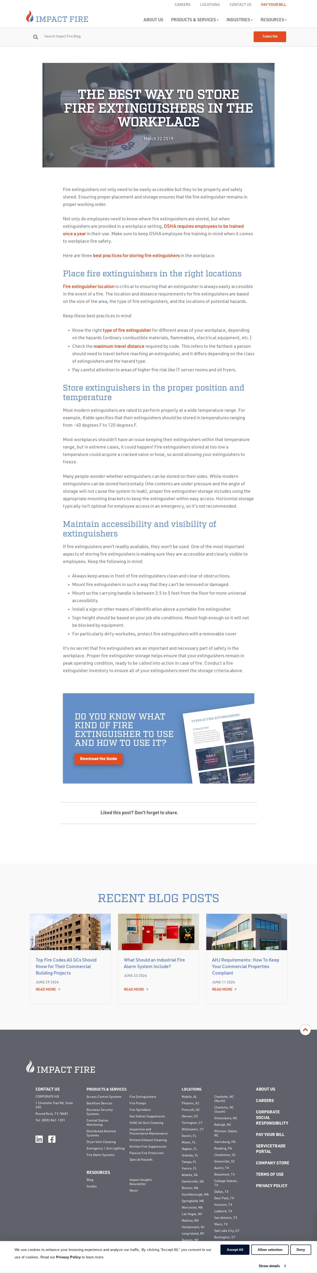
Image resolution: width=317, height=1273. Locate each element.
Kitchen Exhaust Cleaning (148, 1140)
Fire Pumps (137, 1103)
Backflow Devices (99, 1103)
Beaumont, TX (224, 1174)
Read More (48, 990)
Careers (182, 5)
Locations (210, 5)
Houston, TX (223, 1204)
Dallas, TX (221, 1191)
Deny (301, 1250)
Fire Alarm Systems (101, 1155)
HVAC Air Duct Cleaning (146, 1123)
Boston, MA (190, 1188)
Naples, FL (189, 1149)
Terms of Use (270, 1174)
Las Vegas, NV (192, 1214)
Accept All (235, 1250)
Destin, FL (189, 1136)
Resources (273, 20)
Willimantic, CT (193, 1129)
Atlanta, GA (189, 1175)
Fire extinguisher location (88, 287)
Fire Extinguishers (142, 1097)
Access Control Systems (104, 1097)
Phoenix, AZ (190, 1103)
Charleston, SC (225, 1155)
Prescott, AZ (191, 1110)
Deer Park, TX (224, 1198)
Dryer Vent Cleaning (101, 1142)
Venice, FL (189, 1168)
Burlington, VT (224, 1237)
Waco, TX (221, 1224)
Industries (238, 20)
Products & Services (194, 20)
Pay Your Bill (273, 5)
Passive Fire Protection (146, 1153)
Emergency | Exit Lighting (106, 1148)
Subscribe (270, 36)
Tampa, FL (189, 1162)
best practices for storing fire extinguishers (136, 256)
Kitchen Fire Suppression (147, 1146)
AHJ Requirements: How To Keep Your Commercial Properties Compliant (245, 967)
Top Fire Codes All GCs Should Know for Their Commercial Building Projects (66, 967)
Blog (90, 1180)
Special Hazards (141, 1159)
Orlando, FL (190, 1155)
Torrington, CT (192, 1123)
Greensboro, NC (225, 1118)
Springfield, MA (193, 1201)
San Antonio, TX (225, 1217)
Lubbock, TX (223, 1211)
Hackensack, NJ (193, 1227)
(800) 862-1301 (53, 1120)
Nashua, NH (190, 1220)
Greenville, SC (224, 1161)
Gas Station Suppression (147, 1116)
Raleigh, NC (222, 1124)
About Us (153, 20)
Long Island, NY (193, 1233)
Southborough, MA (195, 1194)
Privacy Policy (271, 1186)
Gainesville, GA (193, 1181)
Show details (269, 1266)
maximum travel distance (119, 346)
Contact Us (240, 5)
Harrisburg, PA (224, 1142)
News (133, 1190)
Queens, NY (190, 1240)
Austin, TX (221, 1168)
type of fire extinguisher (127, 330)
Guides (92, 1186)
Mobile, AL (189, 1097)
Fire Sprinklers (140, 1110)
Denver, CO (190, 1116)
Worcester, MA (192, 1207)
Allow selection (270, 1250)
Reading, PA (223, 1148)
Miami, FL (189, 1142)
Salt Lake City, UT (226, 1231)
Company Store (272, 1163)
